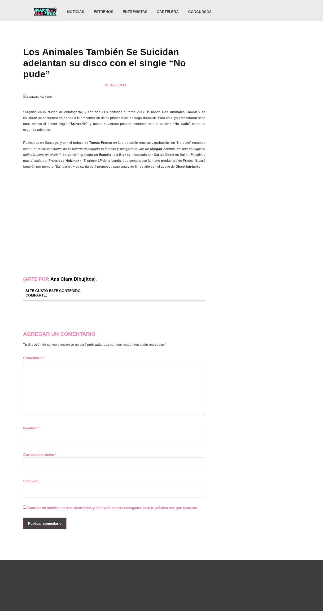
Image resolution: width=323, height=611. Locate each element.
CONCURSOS (200, 12)
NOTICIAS (75, 12)
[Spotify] (280, 12)
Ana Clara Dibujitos (72, 279)
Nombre (31, 428)
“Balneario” (78, 124)
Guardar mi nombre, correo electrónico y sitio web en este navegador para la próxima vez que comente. (112, 508)
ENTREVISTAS (135, 12)
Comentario (34, 358)
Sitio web (31, 481)
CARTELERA (168, 12)
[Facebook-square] (271, 12)
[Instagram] (261, 12)
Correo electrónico (40, 455)
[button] (288, 12)
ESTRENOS (103, 12)
